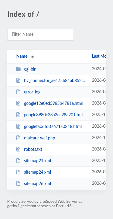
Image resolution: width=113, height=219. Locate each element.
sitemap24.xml (37, 172)
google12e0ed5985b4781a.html (53, 104)
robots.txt (33, 150)
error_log (32, 92)
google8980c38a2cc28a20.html (53, 115)
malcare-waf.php (39, 138)
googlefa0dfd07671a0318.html (53, 127)
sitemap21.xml (37, 161)
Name (21, 56)
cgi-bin (30, 69)
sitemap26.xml (37, 184)
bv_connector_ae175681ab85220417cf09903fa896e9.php (55, 81)
